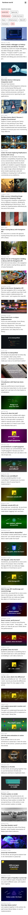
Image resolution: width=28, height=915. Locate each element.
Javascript (5, 12)
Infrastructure (12, 20)
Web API (22, 20)
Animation (5, 24)
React (3, 20)
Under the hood (18, 16)
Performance (6, 16)
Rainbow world (7, 2)
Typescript (14, 12)
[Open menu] (25, 2)
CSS (12, 24)
